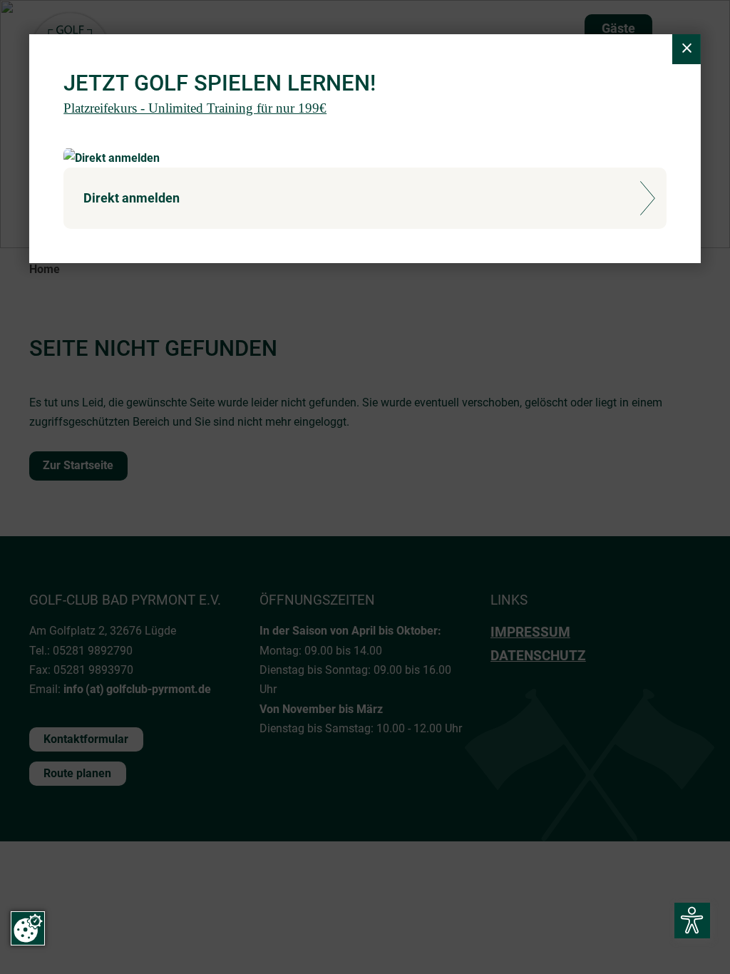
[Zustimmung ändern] (28, 928)
